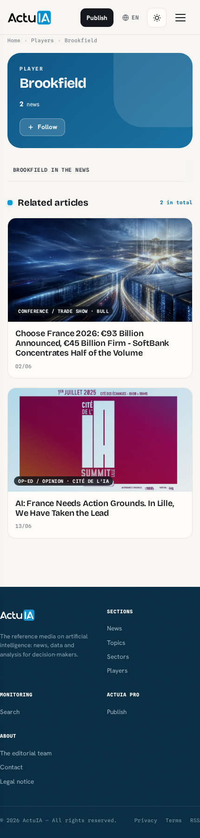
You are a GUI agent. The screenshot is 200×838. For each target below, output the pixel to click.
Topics (116, 642)
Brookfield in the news (51, 170)
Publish (97, 17)
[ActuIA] (29, 17)
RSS (195, 820)
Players (42, 40)
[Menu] (180, 17)
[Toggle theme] (157, 17)
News (114, 628)
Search (10, 712)
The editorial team (26, 753)
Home (13, 40)
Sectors (118, 656)
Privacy (145, 820)
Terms (174, 820)
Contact (11, 767)
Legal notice (17, 781)
